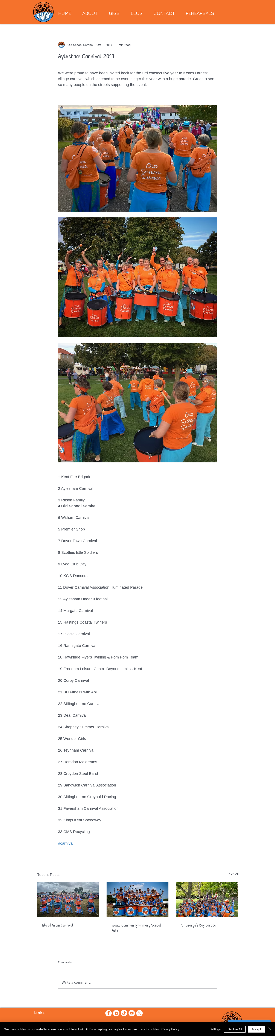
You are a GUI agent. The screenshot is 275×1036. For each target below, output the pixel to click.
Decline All (235, 1029)
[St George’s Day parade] (207, 899)
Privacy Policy (169, 1029)
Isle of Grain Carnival (57, 925)
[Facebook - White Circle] (108, 1013)
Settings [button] (215, 1029)
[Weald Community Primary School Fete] (138, 899)
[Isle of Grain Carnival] (68, 899)
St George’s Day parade (198, 925)
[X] (139, 1013)
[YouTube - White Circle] (131, 1013)
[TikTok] (124, 1013)
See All (233, 874)
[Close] (269, 1029)
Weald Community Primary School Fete (136, 927)
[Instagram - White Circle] (116, 1013)
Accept (256, 1029)
